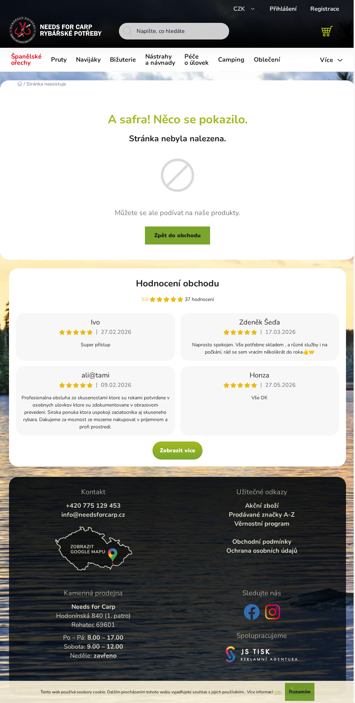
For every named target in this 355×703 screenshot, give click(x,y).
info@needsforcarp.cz (93, 514)
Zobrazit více (177, 450)
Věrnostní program (261, 523)
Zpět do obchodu (177, 235)
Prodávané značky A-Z (262, 514)
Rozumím (300, 691)
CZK (239, 9)
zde (277, 692)
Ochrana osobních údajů (261, 550)
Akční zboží (262, 505)
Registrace (324, 9)
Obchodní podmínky (261, 541)
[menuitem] (27, 60)
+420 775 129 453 (93, 505)
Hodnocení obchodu (177, 283)
